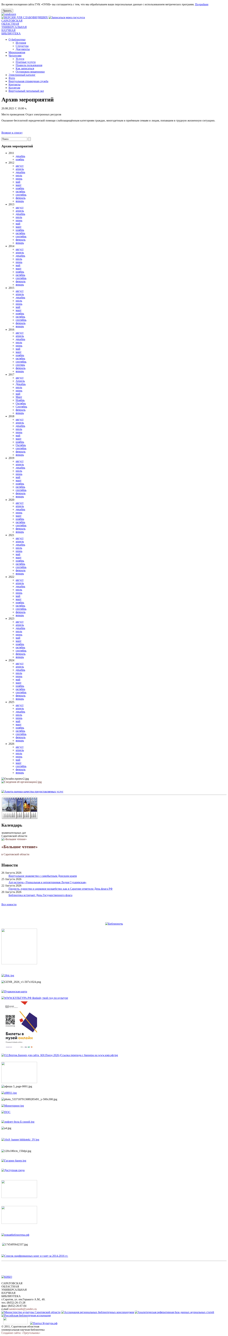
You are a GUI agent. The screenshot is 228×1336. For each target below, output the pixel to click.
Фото (12, 78)
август (20, 165)
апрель (20, 169)
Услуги (20, 58)
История (21, 42)
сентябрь (21, 194)
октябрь (20, 191)
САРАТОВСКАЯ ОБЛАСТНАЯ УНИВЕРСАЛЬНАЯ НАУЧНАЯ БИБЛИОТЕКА (14, 27)
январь (20, 201)
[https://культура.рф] (34, 997)
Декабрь (21, 384)
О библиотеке (17, 39)
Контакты (14, 84)
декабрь (20, 156)
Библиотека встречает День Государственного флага (40, 895)
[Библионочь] (114, 923)
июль (19, 175)
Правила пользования (29, 65)
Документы (23, 49)
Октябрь (21, 403)
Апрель (20, 380)
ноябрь (20, 159)
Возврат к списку (12, 132)
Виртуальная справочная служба (28, 81)
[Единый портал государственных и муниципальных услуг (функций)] (15, 1323)
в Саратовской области (19, 850)
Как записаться (25, 68)
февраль (20, 197)
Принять (7, 10)
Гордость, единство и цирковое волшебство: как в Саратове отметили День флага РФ (61, 888)
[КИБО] (6, 1276)
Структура (22, 45)
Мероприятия (17, 52)
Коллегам (14, 87)
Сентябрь (21, 406)
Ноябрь (20, 400)
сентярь (20, 364)
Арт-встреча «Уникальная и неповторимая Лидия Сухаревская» (47, 882)
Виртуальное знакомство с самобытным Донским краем (43, 875)
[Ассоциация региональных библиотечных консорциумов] (97, 1312)
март (18, 185)
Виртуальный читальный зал (26, 90)
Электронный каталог (22, 74)
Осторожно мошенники (30, 71)
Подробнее (201, 4)
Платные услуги (26, 62)
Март (19, 396)
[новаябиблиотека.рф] (15, 1234)
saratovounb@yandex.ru (23, 1308)
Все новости (9, 904)
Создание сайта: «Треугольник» (20, 1332)
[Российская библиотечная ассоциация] (26, 1315)
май (18, 181)
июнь (19, 178)
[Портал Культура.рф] (43, 1323)
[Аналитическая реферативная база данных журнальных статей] (174, 1312)
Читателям (15, 55)
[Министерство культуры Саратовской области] (31, 1312)
